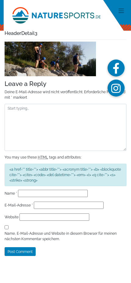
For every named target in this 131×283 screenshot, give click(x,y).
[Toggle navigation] (121, 10)
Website (12, 217)
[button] (116, 68)
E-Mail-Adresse (19, 205)
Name (11, 193)
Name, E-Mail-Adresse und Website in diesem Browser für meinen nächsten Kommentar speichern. (61, 236)
